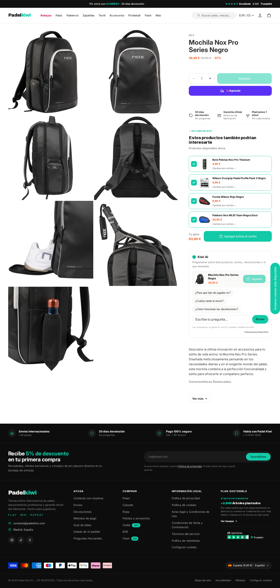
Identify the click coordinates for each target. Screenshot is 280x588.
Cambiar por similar (224, 168)
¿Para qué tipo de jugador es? (213, 292)
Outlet (131, 525)
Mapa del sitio (203, 580)
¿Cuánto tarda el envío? (209, 301)
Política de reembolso (186, 540)
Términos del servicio (186, 534)
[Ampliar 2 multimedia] (136, 71)
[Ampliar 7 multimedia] (50, 329)
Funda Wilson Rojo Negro (228, 196)
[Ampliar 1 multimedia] (50, 71)
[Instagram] (12, 540)
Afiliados (240, 580)
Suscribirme (258, 456)
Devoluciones (82, 511)
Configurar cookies (184, 547)
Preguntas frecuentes (88, 538)
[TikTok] (21, 540)
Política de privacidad (190, 466)
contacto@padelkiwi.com (29, 523)
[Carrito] (268, 15)
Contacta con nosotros (88, 498)
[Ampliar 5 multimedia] (50, 243)
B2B (125, 531)
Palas (126, 498)
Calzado (128, 505)
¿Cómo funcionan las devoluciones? (216, 309)
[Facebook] (30, 540)
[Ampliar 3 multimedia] (50, 157)
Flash (130, 538)
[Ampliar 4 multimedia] (136, 157)
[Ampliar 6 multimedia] (136, 243)
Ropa (126, 511)
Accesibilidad (223, 580)
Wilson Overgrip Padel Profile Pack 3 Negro (239, 178)
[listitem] (158, 15)
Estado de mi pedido (87, 531)
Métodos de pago (85, 518)
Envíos (78, 505)
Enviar (260, 319)
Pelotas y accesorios (136, 518)
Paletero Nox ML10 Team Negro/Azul (234, 215)
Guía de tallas (82, 525)
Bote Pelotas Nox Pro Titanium (231, 159)
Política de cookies (184, 505)
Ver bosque (227, 521)
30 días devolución (132, 3)
